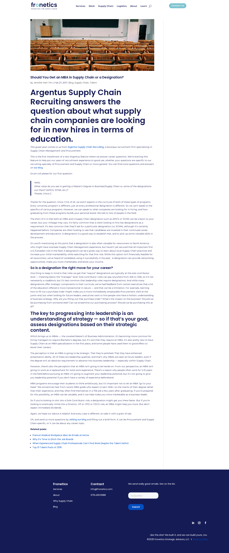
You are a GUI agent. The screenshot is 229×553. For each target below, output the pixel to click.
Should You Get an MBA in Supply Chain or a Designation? (77, 77)
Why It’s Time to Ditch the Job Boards (53, 439)
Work (92, 6)
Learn (144, 6)
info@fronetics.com (101, 489)
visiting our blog (77, 419)
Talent (93, 82)
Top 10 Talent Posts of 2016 (47, 447)
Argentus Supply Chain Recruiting (86, 147)
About (133, 6)
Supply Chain (105, 6)
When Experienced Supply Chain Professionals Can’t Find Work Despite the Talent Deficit (81, 443)
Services (80, 6)
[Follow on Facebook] (205, 522)
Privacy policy (200, 539)
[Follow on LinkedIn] (193, 522)
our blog (38, 167)
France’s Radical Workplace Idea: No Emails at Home (61, 435)
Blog (71, 82)
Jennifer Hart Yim (43, 82)
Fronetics (60, 484)
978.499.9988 (98, 495)
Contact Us (177, 5)
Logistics (122, 6)
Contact (97, 484)
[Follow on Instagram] (199, 522)
